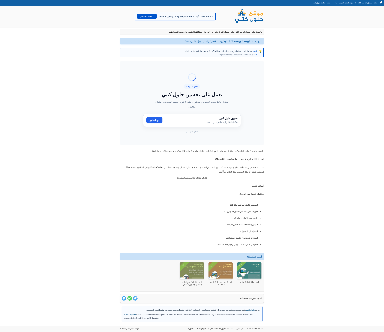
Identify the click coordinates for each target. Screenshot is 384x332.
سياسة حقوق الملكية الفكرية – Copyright (215, 328)
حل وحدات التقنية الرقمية (177, 32)
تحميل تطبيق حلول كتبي (321, 3)
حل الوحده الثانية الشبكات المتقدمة (192, 178)
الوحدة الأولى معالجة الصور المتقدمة (220, 283)
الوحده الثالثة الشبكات (249, 282)
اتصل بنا (190, 328)
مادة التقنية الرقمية (195, 32)
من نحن (239, 328)
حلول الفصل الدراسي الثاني (343, 3)
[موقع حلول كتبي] (249, 16)
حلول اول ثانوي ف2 (211, 32)
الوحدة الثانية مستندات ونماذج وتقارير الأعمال (192, 283)
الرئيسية (259, 32)
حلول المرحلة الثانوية (226, 32)
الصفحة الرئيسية (381, 2)
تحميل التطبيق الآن (147, 16)
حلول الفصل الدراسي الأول (367, 3)
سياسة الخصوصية (254, 328)
